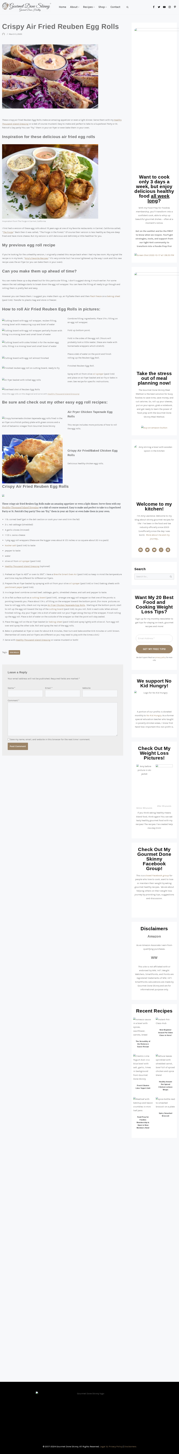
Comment (13, 700)
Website (86, 688)
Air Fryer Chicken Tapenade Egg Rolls (66, 605)
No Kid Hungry (153, 715)
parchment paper (13, 587)
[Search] (127, 7)
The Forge (8, 232)
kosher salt (10, 545)
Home (62, 7)
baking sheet (113, 296)
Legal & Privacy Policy (111, 1446)
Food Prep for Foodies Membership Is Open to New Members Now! (143, 1122)
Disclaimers (130, 1446)
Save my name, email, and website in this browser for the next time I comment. (50, 739)
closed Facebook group (157, 875)
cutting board (39, 597)
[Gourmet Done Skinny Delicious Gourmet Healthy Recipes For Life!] (26, 7)
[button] (78, 7)
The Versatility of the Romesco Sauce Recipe (143, 1044)
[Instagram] (170, 7)
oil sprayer (98, 374)
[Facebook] (154, 7)
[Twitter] (159, 7)
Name (11, 688)
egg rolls (14, 652)
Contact (115, 7)
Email (48, 688)
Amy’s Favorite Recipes (36, 258)
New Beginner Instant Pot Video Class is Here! (165, 1032)
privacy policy (160, 657)
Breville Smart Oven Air (65, 574)
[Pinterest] (175, 7)
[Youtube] (164, 7)
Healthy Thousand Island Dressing (63, 394)
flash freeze (96, 296)
